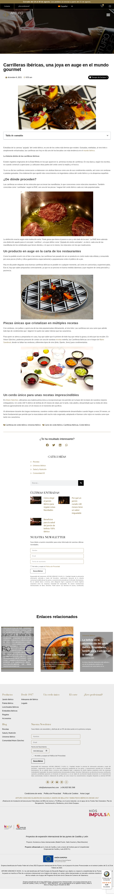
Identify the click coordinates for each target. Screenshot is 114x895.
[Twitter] (52, 782)
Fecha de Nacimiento (39, 747)
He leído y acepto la (46, 566)
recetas (59, 340)
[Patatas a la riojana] (20, 648)
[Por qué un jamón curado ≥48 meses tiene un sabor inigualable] (64, 500)
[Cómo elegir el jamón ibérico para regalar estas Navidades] (35, 500)
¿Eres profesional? (93, 694)
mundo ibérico (89, 150)
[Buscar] (81, 483)
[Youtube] (57, 782)
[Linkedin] (61, 782)
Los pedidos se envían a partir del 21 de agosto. (57, 2)
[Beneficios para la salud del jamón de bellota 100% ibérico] (35, 521)
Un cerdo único (51, 694)
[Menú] (110, 871)
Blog (4, 724)
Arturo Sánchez (12, 400)
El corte (73, 694)
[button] (108, 15)
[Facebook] (47, 782)
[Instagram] (66, 782)
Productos (7, 694)
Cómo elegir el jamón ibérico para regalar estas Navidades (49, 504)
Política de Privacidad (53, 566)
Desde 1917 (27, 694)
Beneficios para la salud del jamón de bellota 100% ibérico (49, 525)
